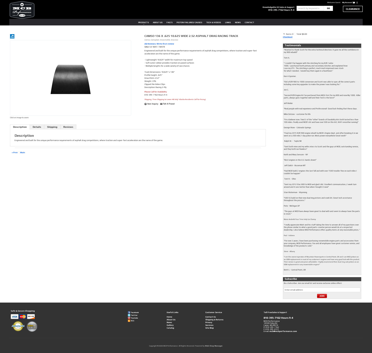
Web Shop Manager (213, 346)
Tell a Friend (169, 104)
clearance (353, 9)
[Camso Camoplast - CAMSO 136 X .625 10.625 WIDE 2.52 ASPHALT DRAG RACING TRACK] (70, 36)
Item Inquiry (152, 104)
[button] (315, 8)
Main (22, 152)
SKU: (147, 47)
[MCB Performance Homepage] (22, 10)
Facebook (135, 312)
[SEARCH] (328, 8)
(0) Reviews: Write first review (159, 44)
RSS (132, 321)
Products (143, 22)
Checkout (288, 37)
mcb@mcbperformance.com (283, 331)
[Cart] (284, 34)
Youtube (134, 318)
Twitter (134, 315)
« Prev (15, 152)
